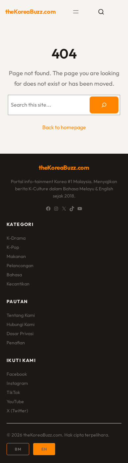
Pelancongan (20, 265)
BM (18, 449)
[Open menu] (76, 12)
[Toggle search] (101, 12)
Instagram (17, 383)
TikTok (13, 392)
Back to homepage (64, 127)
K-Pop (13, 247)
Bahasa (14, 275)
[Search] (104, 104)
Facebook (17, 374)
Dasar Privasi (20, 333)
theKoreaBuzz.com (30, 11)
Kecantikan (18, 284)
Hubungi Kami (20, 324)
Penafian (16, 343)
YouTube (15, 401)
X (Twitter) (17, 411)
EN (44, 449)
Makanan (16, 256)
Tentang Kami (21, 315)
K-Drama (16, 238)
